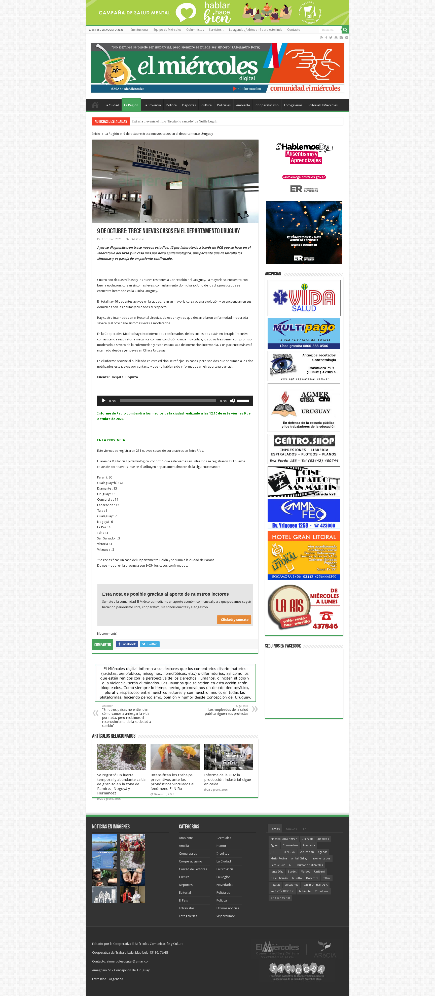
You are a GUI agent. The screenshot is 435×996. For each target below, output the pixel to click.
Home (95, 104)
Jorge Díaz (277, 871)
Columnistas (195, 29)
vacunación (307, 852)
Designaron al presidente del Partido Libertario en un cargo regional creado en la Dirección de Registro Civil (205, 121)
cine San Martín (280, 897)
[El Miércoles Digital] (217, 67)
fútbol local (322, 891)
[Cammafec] (304, 514)
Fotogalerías (293, 105)
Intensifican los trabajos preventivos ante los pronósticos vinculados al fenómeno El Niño (172, 782)
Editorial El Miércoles (323, 105)
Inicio (96, 134)
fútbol (327, 878)
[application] (175, 401)
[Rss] (322, 38)
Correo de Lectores (193, 869)
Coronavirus (290, 845)
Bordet (292, 871)
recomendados (321, 858)
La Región (131, 105)
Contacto (293, 29)
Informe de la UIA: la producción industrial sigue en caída (227, 779)
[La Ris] (304, 606)
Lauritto (297, 878)
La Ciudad (112, 105)
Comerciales (188, 853)
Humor (221, 846)
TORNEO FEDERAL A (315, 884)
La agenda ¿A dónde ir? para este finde (255, 29)
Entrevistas (186, 908)
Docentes (312, 878)
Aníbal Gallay (299, 858)
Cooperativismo (267, 105)
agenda (322, 852)
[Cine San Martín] (304, 481)
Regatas (275, 884)
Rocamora (309, 845)
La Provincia (152, 105)
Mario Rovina (279, 858)
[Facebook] (326, 38)
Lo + (306, 829)
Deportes (189, 105)
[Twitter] (331, 38)
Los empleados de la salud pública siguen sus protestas (226, 710)
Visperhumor (225, 916)
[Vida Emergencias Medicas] (304, 298)
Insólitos (222, 853)
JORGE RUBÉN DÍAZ (283, 852)
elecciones (291, 884)
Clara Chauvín (279, 878)
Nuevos (291, 829)
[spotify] (347, 38)
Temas (275, 829)
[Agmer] (304, 407)
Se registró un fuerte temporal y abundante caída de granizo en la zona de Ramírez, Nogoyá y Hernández (121, 784)
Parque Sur (278, 865)
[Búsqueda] (345, 30)
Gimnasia (307, 839)
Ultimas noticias (227, 908)
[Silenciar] (232, 400)
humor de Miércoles (310, 865)
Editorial (185, 892)
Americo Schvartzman (284, 839)
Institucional (140, 29)
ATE (291, 865)
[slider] (244, 400)
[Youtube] (336, 38)
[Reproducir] (103, 400)
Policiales (224, 105)
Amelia (184, 846)
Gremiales (223, 838)
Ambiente (243, 105)
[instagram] (341, 38)
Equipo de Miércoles (167, 29)
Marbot (305, 871)
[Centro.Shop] (304, 449)
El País (183, 900)
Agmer (274, 845)
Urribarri (319, 871)
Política (171, 105)
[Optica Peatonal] (304, 366)
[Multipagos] (304, 333)
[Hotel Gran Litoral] (304, 555)
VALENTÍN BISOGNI (282, 891)
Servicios (215, 29)
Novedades (224, 885)
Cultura (206, 105)
